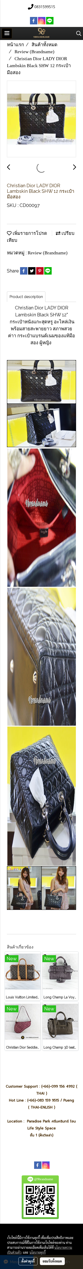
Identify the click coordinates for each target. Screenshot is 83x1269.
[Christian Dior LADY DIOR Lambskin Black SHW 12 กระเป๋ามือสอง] (41, 119)
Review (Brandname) (48, 252)
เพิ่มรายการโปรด (29, 233)
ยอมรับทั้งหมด (52, 1261)
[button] (77, 33)
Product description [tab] (26, 297)
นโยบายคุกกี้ (38, 1252)
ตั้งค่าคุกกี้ (28, 1261)
